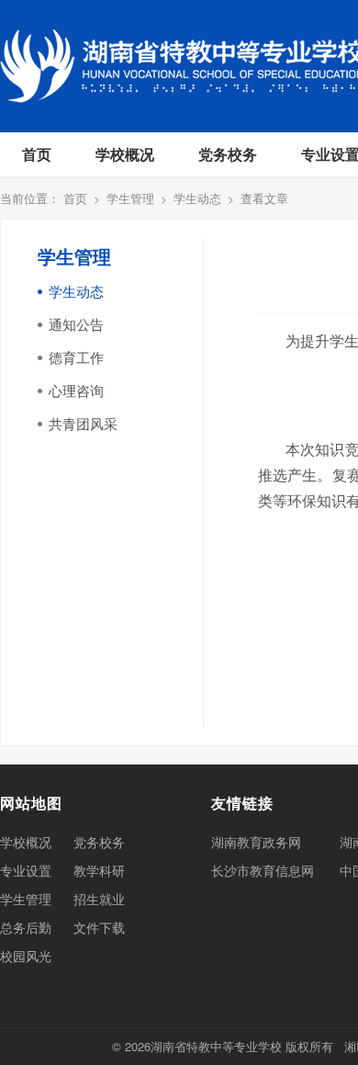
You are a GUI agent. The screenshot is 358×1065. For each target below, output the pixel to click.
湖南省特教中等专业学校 (216, 1046)
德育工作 (76, 357)
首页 (36, 153)
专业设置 (25, 870)
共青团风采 (83, 423)
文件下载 (99, 927)
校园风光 (25, 955)
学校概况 (124, 153)
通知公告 (76, 324)
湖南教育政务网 (256, 842)
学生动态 (197, 198)
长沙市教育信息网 (262, 870)
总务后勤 (25, 927)
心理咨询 (76, 390)
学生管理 (130, 198)
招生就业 (99, 898)
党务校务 (227, 153)
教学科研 (99, 870)
